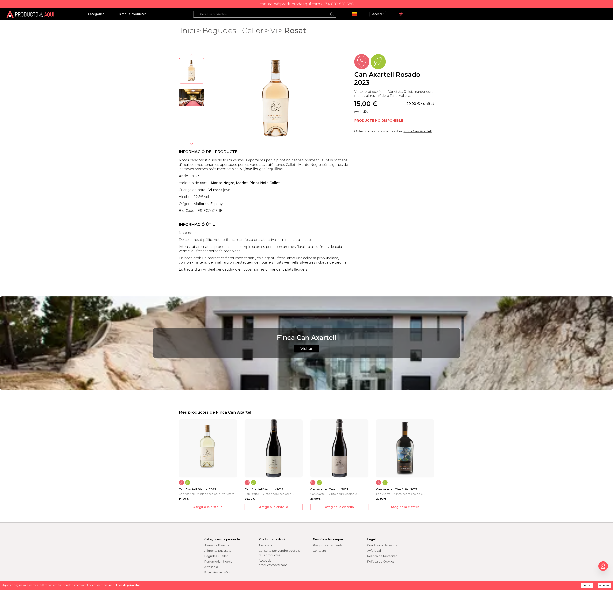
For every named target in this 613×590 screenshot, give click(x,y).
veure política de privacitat (122, 585)
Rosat (295, 30)
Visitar (306, 348)
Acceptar (604, 585)
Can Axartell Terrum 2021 (329, 489)
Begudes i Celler (232, 30)
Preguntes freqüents (328, 545)
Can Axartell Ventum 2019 (264, 489)
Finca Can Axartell (418, 131)
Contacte (319, 550)
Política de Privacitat (382, 556)
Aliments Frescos (216, 545)
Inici (187, 30)
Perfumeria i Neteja (218, 561)
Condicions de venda (382, 545)
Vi (273, 30)
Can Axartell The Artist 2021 (396, 489)
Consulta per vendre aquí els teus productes (279, 553)
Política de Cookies (380, 561)
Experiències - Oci (217, 572)
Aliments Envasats (217, 550)
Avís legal (374, 550)
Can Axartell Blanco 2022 (197, 489)
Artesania (211, 567)
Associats (265, 545)
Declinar (587, 585)
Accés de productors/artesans (273, 563)
